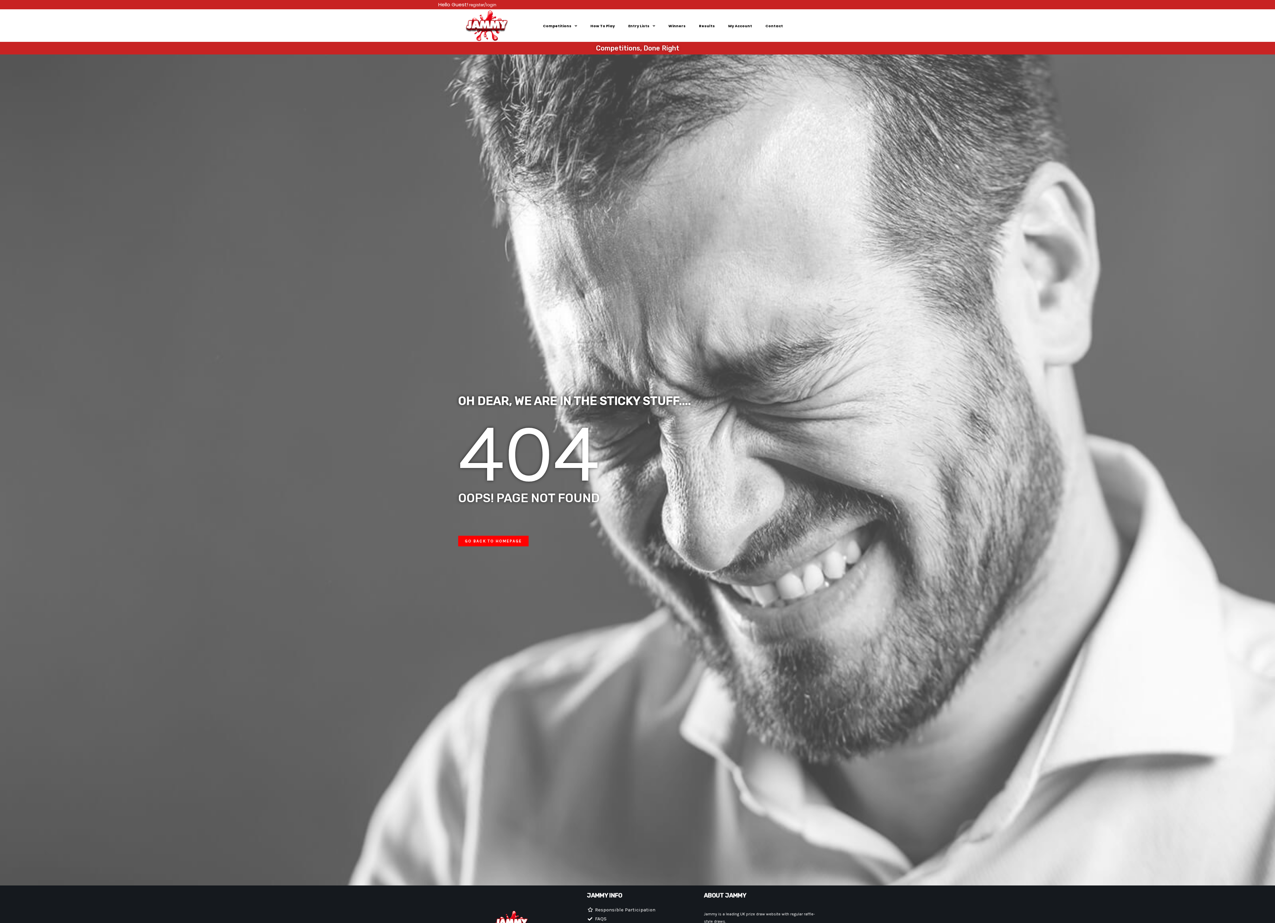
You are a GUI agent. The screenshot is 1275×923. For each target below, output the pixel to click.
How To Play (602, 26)
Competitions (557, 26)
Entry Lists (638, 26)
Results (707, 26)
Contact (774, 26)
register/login (482, 5)
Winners (677, 26)
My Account (740, 26)
